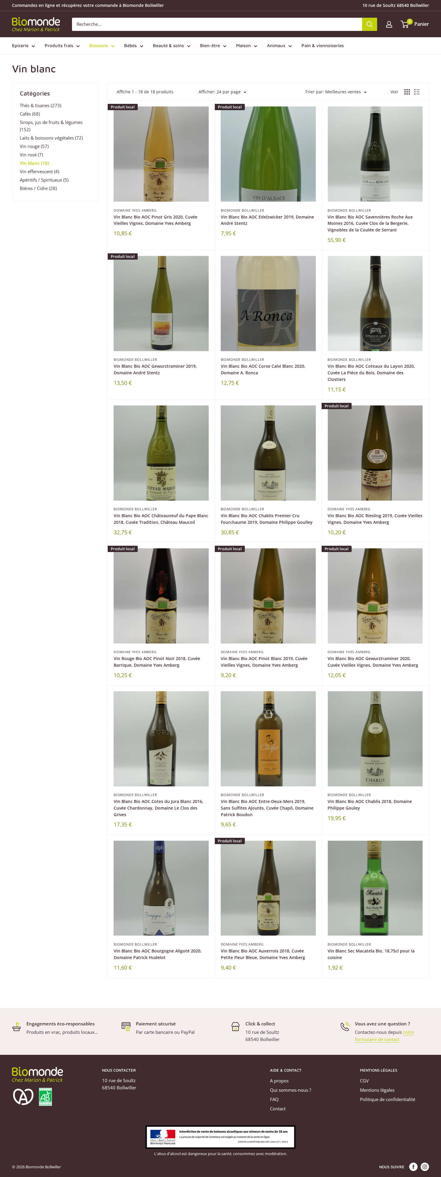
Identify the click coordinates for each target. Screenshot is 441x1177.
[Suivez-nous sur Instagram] (425, 1167)
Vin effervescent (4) (39, 171)
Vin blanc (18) (34, 163)
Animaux (276, 45)
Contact (278, 1109)
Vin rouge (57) (34, 146)
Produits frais (59, 45)
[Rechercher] (369, 24)
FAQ (274, 1099)
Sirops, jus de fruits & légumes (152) (51, 125)
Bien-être (210, 45)
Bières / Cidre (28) (38, 188)
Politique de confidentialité (387, 1099)
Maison (243, 45)
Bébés (130, 45)
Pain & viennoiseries (323, 45)
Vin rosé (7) (31, 155)
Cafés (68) (30, 114)
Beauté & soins (168, 45)
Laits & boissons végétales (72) (51, 138)
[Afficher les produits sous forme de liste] (417, 92)
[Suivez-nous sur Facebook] (413, 1167)
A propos (279, 1081)
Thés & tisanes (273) (40, 105)
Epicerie (20, 45)
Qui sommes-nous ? (290, 1090)
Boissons (98, 45)
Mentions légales (377, 1090)
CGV (364, 1081)
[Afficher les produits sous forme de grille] (407, 92)
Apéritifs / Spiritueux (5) (44, 180)
